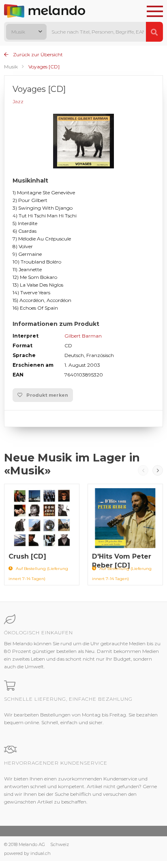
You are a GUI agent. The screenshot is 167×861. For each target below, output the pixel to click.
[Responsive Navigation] (155, 12)
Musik (11, 67)
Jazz (18, 101)
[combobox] (26, 32)
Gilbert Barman (83, 336)
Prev (143, 470)
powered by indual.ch (27, 853)
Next (157, 470)
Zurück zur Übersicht (37, 54)
